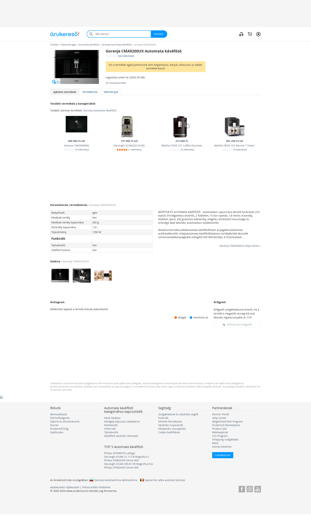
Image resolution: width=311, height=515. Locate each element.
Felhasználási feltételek (96, 487)
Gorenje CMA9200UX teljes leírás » (240, 245)
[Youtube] (257, 488)
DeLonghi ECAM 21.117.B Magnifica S (126, 456)
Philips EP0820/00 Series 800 (121, 460)
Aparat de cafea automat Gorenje (165, 480)
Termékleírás (90, 92)
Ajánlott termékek (64, 92)
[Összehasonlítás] (241, 34)
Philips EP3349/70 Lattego (119, 453)
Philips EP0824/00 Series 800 (121, 467)
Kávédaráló (111, 425)
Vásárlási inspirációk (170, 425)
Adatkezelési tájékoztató (64, 487)
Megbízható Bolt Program (227, 421)
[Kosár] (250, 34)
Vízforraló (110, 428)
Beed (215, 443)
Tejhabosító (111, 432)
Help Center (219, 418)
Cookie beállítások (169, 432)
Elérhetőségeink (59, 418)
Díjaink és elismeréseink (64, 421)
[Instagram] (250, 488)
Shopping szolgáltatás (225, 439)
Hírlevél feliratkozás (170, 421)
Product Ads (219, 428)
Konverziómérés (222, 446)
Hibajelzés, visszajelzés (172, 428)
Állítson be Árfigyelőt (239, 324)
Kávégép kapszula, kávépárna (122, 421)
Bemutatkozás (58, 414)
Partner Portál (220, 414)
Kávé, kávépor (112, 418)
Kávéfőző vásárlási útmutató (121, 436)
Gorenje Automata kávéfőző (99, 110)
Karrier (54, 425)
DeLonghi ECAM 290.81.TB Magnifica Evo (128, 464)
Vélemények (111, 92)
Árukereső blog (59, 428)
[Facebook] (242, 488)
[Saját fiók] (258, 34)
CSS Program (220, 436)
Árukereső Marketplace (226, 425)
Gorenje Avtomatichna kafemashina (115, 480)
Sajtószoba (56, 432)
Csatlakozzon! (223, 455)
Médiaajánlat (220, 432)
